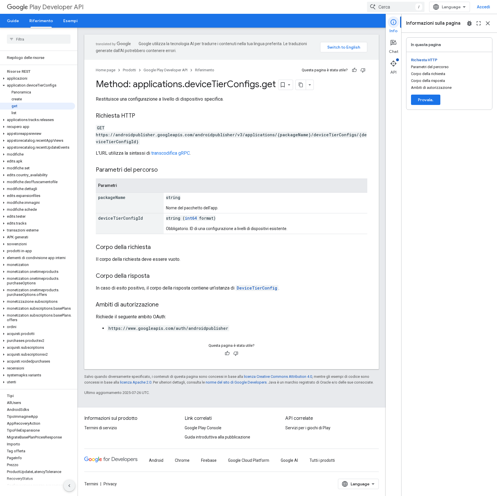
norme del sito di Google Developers (236, 382)
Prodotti (129, 70)
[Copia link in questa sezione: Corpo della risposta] (155, 276)
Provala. (425, 99)
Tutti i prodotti (322, 460)
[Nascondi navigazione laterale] (69, 485)
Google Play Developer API (166, 70)
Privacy (110, 484)
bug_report (469, 23)
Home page (105, 70)
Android (156, 460)
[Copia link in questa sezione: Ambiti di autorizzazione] (164, 305)
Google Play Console (203, 428)
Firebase (209, 460)
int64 (191, 218)
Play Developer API (56, 7)
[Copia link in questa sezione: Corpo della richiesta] (156, 247)
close (487, 23)
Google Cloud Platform (248, 460)
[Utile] (354, 70)
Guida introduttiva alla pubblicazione (217, 437)
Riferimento (41, 20)
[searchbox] (38, 39)
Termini (91, 484)
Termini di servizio (100, 428)
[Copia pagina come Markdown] (301, 85)
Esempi (70, 20)
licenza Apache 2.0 (135, 382)
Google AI (289, 460)
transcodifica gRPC (170, 153)
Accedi (483, 7)
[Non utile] (363, 70)
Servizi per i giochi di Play (307, 428)
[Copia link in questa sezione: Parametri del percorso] (163, 170)
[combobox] (396, 7)
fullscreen (478, 23)
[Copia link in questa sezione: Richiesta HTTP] (141, 116)
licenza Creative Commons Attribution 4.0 (278, 376)
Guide (13, 20)
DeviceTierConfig (257, 288)
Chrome (182, 460)
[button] (37, 78)
